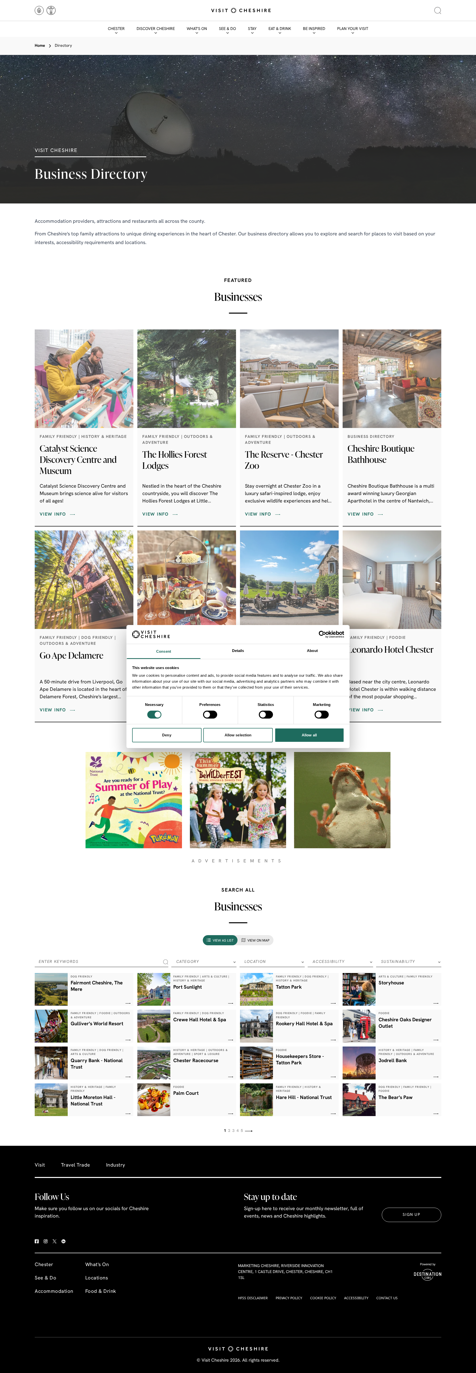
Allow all (309, 735)
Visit (40, 1165)
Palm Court (186, 1093)
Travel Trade (75, 1165)
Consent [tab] (163, 651)
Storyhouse (391, 983)
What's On (197, 29)
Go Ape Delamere (71, 655)
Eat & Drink (279, 29)
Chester (116, 29)
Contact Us (387, 1298)
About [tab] (312, 651)
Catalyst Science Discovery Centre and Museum (78, 459)
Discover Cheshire (156, 29)
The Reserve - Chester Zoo (284, 460)
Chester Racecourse (195, 1060)
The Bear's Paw (396, 1097)
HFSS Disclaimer (253, 1298)
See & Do (227, 29)
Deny (166, 735)
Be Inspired (314, 29)
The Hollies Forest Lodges (174, 460)
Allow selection (238, 735)
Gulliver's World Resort (97, 1024)
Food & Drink (100, 1291)
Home (40, 46)
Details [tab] (238, 651)
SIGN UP (411, 1215)
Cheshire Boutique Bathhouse (381, 454)
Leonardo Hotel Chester (391, 649)
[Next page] (248, 1131)
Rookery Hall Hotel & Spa (304, 1024)
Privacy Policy (289, 1298)
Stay (252, 29)
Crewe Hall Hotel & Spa (199, 1020)
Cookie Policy (323, 1298)
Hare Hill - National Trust (304, 1097)
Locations (96, 1278)
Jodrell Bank (393, 1060)
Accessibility (356, 1298)
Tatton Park (289, 987)
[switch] (210, 715)
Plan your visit (352, 29)
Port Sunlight (187, 987)
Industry (115, 1165)
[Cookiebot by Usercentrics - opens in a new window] (322, 634)
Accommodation (54, 1291)
